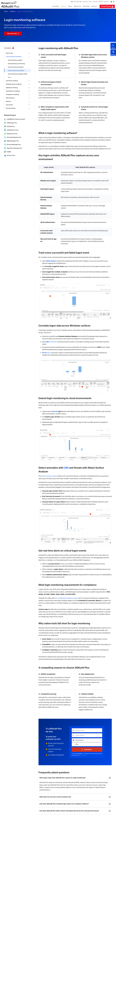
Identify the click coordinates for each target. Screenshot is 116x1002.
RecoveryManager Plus (14, 144)
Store (90, 1)
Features (63, 6)
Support (94, 6)
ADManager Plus (12, 123)
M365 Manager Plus (13, 141)
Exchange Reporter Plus (14, 137)
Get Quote (113, 54)
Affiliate (101, 1)
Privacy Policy (83, 755)
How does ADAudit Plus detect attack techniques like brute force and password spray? (69, 811)
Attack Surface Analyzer (49, 476)
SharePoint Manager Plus (14, 148)
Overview (55, 6)
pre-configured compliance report (66, 598)
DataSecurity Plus (12, 133)
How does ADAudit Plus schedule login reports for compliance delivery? (64, 804)
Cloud (22, 119)
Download (106, 6)
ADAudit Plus (11, 126)
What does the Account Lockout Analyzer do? (55, 797)
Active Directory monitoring (16, 63)
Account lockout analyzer (16, 67)
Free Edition (8, 48)
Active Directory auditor (15, 60)
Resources (77, 6)
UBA (66, 467)
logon (46, 353)
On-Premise (16, 119)
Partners (95, 1)
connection (51, 342)
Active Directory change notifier (17, 74)
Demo (113, 47)
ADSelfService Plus (12, 130)
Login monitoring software (16, 70)
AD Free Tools (11, 155)
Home (6, 11)
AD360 (9, 152)
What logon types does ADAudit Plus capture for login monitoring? (62, 778)
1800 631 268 (76, 1)
